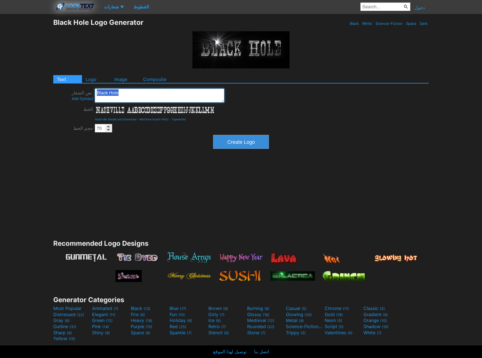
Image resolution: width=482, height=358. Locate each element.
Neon (333, 320)
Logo (91, 79)
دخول (419, 7)
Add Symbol (82, 98)
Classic (374, 308)
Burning (258, 308)
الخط (88, 109)
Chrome (337, 308)
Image (120, 79)
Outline (64, 326)
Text (61, 79)
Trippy (296, 332)
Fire (138, 314)
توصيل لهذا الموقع (230, 351)
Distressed (68, 314)
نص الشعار (82, 95)
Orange (375, 320)
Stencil (218, 332)
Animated (105, 308)
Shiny (101, 332)
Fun (177, 314)
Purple (141, 326)
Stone (256, 332)
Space (411, 23)
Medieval (260, 320)
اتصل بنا (261, 351)
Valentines (339, 332)
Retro (217, 326)
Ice (214, 320)
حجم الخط (83, 128)
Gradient (375, 314)
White (367, 23)
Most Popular (67, 308)
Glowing (299, 314)
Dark (424, 23)
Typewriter (179, 119)
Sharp (62, 332)
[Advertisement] (26, 102)
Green (102, 320)
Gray (61, 320)
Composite (154, 79)
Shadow (376, 326)
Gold (334, 314)
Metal (295, 320)
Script (334, 326)
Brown (218, 308)
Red (178, 326)
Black (354, 23)
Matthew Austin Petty (154, 119)
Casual (296, 308)
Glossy (258, 314)
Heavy (141, 320)
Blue (178, 308)
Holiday (181, 320)
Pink (100, 326)
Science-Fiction (389, 23)
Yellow (64, 338)
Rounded (260, 326)
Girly (216, 314)
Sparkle (181, 332)
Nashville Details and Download (115, 119)
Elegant (103, 314)
